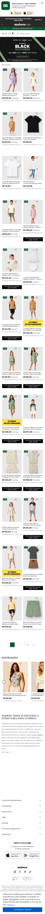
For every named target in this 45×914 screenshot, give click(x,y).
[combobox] (29, 34)
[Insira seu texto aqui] (15, 872)
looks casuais (37, 735)
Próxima (32, 644)
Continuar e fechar (22, 909)
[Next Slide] (43, 25)
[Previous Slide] (2, 25)
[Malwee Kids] (22, 24)
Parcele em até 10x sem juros (22, 28)
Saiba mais (10, 905)
